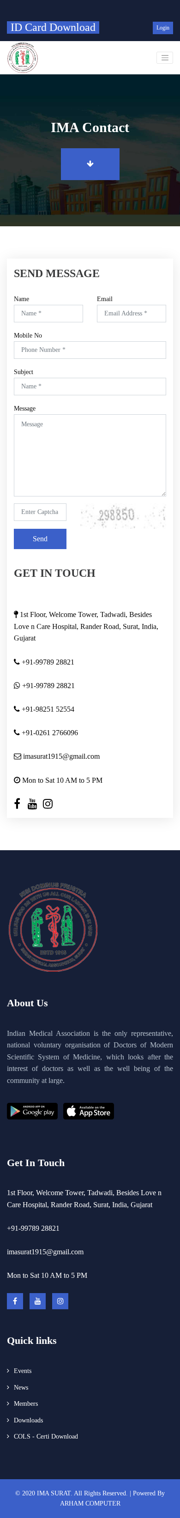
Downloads (28, 1420)
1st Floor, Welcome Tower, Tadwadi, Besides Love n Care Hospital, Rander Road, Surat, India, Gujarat (86, 626)
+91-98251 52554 (47, 709)
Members (26, 1403)
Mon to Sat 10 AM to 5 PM (61, 780)
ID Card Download (53, 27)
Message (25, 408)
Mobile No (28, 336)
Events (22, 1370)
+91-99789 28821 (47, 662)
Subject (23, 372)
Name (21, 299)
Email (105, 299)
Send (40, 539)
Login (162, 27)
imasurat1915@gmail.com (60, 756)
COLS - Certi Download (46, 1436)
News (21, 1387)
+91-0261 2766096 (49, 733)
